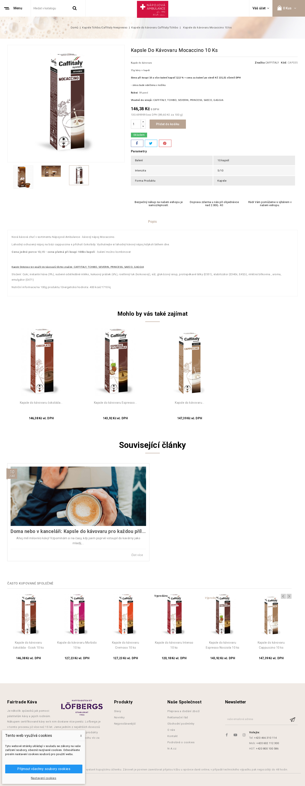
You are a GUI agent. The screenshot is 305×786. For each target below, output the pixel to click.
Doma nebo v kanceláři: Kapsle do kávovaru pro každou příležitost (84, 531)
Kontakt (172, 736)
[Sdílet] (137, 143)
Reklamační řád (177, 717)
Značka (260, 62)
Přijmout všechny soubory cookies (43, 769)
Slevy (117, 711)
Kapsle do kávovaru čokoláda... (41, 402)
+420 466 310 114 (265, 737)
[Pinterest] (165, 143)
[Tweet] (151, 143)
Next (289, 596)
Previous (283, 596)
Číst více (137, 555)
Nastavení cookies (43, 778)
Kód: (284, 62)
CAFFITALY (272, 62)
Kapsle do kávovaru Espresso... (115, 402)
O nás (171, 729)
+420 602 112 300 (267, 743)
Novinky (119, 717)
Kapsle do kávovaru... (189, 402)
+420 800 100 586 (267, 748)
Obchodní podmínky (180, 723)
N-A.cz (171, 748)
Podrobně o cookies (181, 742)
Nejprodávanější (125, 723)
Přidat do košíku (167, 124)
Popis (152, 222)
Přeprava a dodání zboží (183, 711)
